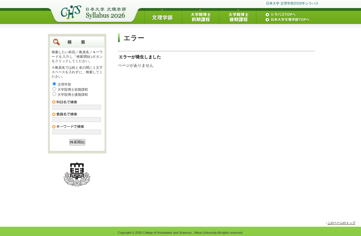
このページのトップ (341, 222)
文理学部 (64, 84)
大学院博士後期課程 (73, 95)
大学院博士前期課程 (73, 90)
